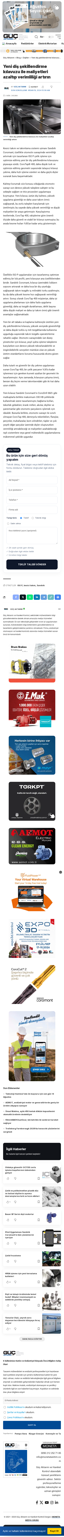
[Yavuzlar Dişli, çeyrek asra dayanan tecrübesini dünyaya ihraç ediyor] (51, 1323)
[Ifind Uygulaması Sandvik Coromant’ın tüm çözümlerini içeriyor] (51, 1238)
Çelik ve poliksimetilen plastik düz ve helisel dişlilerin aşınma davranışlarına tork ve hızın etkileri (22, 1193)
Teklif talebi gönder (32, 564)
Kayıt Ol (54, 1531)
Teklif (26, 518)
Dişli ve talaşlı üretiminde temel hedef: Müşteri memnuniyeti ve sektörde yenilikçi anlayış (20, 1297)
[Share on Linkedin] (37, 597)
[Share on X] (23, 597)
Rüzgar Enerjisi (36, 1434)
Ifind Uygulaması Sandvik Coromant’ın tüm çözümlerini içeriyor (19, 1235)
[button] (36, 36)
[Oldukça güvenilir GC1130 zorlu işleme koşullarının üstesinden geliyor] (51, 1173)
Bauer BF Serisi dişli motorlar (19, 1214)
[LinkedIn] (56, 1502)
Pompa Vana (21, 1434)
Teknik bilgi (40, 518)
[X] (41, 1502)
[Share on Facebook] (16, 597)
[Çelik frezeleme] (51, 1258)
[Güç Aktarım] (16, 37)
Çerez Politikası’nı (15, 1417)
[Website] (59, 609)
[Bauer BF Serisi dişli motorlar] (51, 1217)
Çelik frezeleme (13, 1255)
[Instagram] (52, 1502)
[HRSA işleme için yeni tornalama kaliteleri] (51, 1278)
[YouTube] (47, 1502)
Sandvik (41, 585)
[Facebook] (37, 1502)
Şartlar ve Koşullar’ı (16, 1412)
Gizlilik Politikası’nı (16, 1407)
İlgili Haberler (16, 1149)
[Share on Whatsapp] (30, 597)
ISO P (20, 585)
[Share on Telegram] (44, 597)
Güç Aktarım (20, 87)
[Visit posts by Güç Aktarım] (6, 609)
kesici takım (30, 585)
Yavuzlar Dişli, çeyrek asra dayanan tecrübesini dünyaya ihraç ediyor (22, 1320)
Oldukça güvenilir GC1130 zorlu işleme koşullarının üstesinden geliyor (20, 1170)
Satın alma (16, 523)
